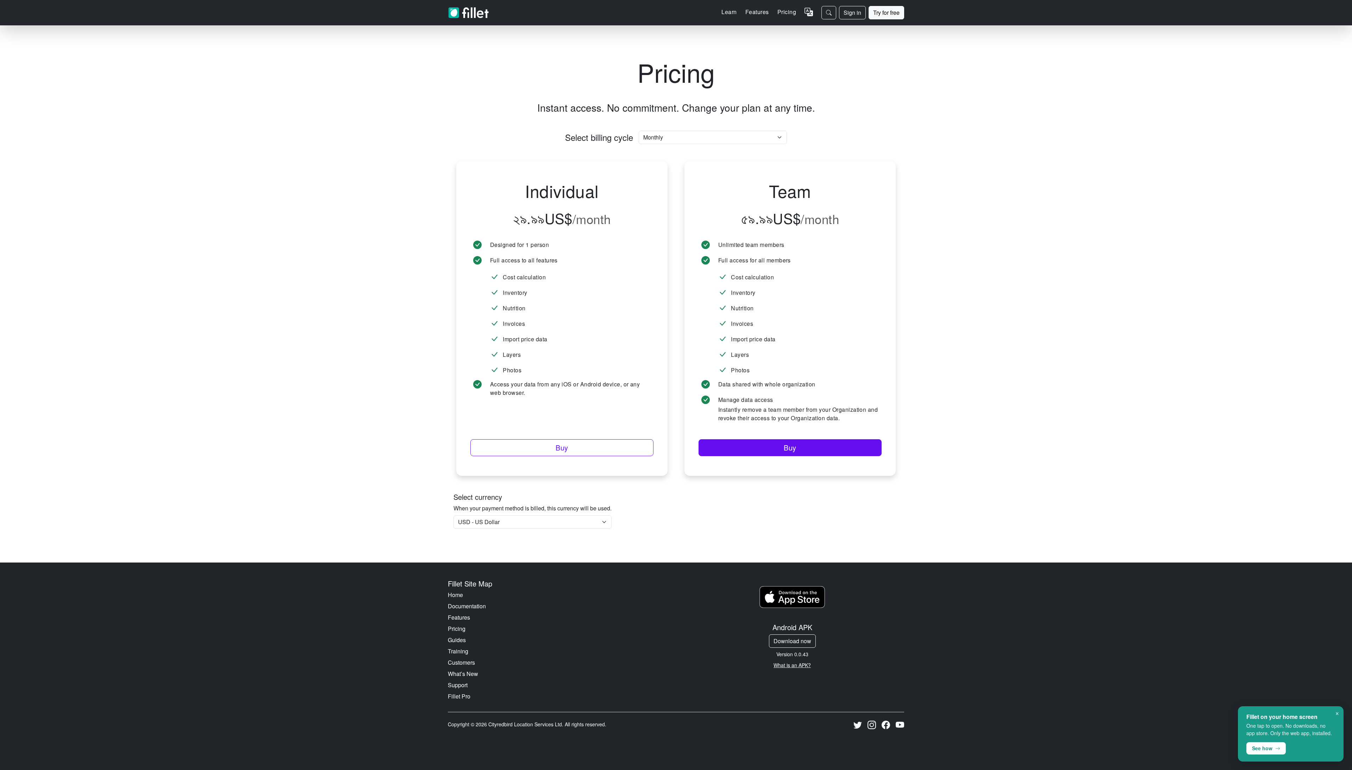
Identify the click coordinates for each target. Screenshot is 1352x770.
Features (459, 617)
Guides (457, 640)
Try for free (886, 12)
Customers (461, 662)
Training (458, 651)
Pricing (786, 12)
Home (455, 595)
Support (458, 685)
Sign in (852, 12)
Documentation (467, 606)
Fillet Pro (459, 696)
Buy (562, 447)
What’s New (463, 674)
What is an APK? (792, 665)
